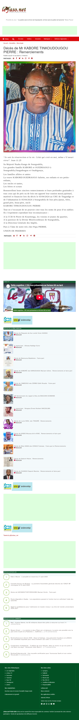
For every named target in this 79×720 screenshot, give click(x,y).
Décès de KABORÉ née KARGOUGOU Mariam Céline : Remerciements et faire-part (43, 371)
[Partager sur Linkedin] (22, 58)
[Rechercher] (13, 39)
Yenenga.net (9, 682)
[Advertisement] (39, 30)
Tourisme (9, 678)
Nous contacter (45, 691)
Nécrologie (20, 43)
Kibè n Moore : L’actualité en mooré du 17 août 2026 (29, 576)
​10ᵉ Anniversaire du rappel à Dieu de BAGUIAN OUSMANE (34, 396)
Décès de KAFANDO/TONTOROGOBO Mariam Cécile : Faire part (33, 592)
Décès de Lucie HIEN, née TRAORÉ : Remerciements (32, 421)
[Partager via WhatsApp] (25, 58)
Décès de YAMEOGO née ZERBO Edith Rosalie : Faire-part (34, 383)
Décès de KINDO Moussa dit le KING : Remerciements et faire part (37, 433)
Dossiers (38, 39)
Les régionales (10, 671)
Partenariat (46, 675)
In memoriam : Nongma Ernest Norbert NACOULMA (32, 408)
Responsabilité (47, 685)
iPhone (48, 697)
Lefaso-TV (9, 673)
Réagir (18, 335)
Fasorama (9, 675)
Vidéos (29, 39)
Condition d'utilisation (49, 682)
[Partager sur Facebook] (16, 58)
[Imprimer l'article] (32, 58)
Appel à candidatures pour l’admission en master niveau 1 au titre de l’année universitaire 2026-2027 (42, 607)
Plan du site (46, 678)
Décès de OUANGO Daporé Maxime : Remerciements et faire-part (37, 471)
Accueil (5, 43)
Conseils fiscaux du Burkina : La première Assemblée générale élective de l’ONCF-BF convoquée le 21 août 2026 (41, 584)
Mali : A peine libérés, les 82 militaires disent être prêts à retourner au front (37, 622)
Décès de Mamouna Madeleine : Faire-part (29, 358)
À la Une (20, 39)
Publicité (45, 673)
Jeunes (8, 685)
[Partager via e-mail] (13, 58)
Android (43, 697)
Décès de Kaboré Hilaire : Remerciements (28, 458)
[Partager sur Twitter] (19, 58)
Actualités (12, 43)
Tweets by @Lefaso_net (10, 535)
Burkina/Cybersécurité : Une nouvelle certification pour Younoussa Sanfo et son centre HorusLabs (41, 654)
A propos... (45, 671)
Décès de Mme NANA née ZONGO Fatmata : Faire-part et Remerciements (40, 446)
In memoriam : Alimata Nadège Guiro (27, 345)
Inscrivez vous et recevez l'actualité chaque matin (18, 691)
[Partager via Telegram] (29, 58)
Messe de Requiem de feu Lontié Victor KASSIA (30, 333)
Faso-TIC (8, 680)
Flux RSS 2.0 (46, 680)
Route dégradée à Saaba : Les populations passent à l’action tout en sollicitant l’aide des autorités (42, 599)
